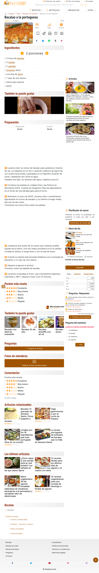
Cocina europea (16, 533)
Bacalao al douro (61, 330)
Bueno (20, 295)
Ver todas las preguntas (85, 313)
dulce (13, 70)
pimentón (10, 70)
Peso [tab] (69, 274)
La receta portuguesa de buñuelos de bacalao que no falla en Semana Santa (49, 436)
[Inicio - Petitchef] (5, 14)
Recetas (36, 10)
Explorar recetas (12, 516)
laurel (20, 74)
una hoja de (14, 74)
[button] (7, 33)
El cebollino (73, 337)
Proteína (14, 524)
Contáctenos (56, 542)
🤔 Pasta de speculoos (73, 309)
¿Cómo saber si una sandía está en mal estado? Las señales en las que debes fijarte (19, 464)
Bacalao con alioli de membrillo (11, 331)
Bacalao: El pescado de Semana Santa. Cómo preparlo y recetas (19, 415)
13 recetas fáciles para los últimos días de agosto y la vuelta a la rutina (48, 464)
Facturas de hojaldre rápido (83, 251)
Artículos (54, 10)
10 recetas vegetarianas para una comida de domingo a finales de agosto (49, 482)
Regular (21, 301)
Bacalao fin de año (28, 330)
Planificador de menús (79, 223)
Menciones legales (59, 553)
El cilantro (72, 340)
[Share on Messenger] (43, 41)
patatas (11, 62)
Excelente (22, 288)
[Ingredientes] (3, 286)
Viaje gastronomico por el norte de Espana (57, 414)
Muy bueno (22, 291)
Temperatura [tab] (88, 274)
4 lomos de (15, 58)
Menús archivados (76, 257)
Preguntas (73, 10)
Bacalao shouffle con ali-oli (45, 331)
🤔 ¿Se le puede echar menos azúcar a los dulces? (79, 298)
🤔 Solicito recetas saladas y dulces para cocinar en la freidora (78, 304)
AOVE (9, 86)
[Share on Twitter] (55, 41)
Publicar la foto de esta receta (34, 365)
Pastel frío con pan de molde (84, 235)
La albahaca (73, 330)
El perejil (72, 333)
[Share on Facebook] (36, 41)
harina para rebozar (15, 82)
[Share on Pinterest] (61, 41)
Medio (20, 298)
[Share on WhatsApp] (49, 41)
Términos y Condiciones (61, 549)
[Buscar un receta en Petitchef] (82, 5)
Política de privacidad (60, 546)
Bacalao (10, 510)
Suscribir (80, 268)
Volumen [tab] (77, 274)
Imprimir (89, 257)
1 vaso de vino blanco (16, 78)
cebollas (12, 66)
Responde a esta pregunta (73, 300)
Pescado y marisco (26, 524)
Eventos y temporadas (19, 519)
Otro (90, 10)
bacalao (20, 58)
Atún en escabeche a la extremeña (84, 243)
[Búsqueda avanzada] (85, 5)
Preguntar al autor (35, 348)
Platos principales (17, 529)
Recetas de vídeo (12, 546)
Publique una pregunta (81, 317)
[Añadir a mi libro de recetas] (37, 33)
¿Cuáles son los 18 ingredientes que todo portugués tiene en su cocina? (19, 436)
